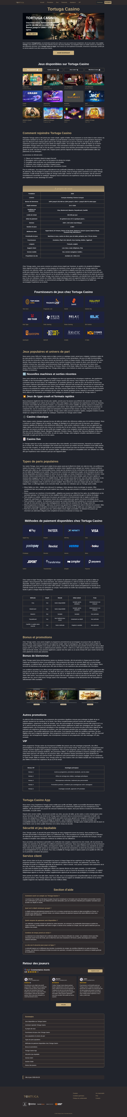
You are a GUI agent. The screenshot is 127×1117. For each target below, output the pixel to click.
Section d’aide (29, 1061)
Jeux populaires (31, 69)
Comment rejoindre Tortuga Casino (35, 1025)
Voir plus (63, 1004)
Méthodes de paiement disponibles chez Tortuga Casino (41, 1043)
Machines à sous (93, 69)
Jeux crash (73, 69)
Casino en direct (52, 69)
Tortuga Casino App (31, 1050)
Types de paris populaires (32, 1039)
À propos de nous (30, 1028)
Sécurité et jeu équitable (32, 1054)
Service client (29, 1058)
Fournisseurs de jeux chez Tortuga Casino (37, 1032)
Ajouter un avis (95, 970)
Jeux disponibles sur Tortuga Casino (35, 1021)
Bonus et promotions (31, 1047)
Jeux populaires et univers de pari (35, 1036)
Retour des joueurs (30, 1065)
